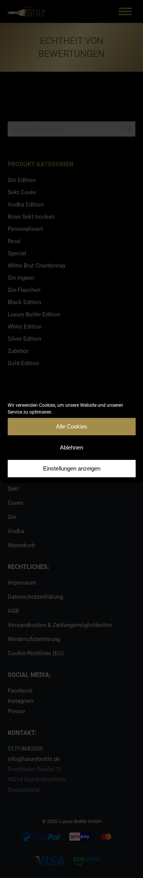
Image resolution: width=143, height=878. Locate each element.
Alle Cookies (71, 426)
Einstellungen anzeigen (71, 468)
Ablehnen (71, 447)
